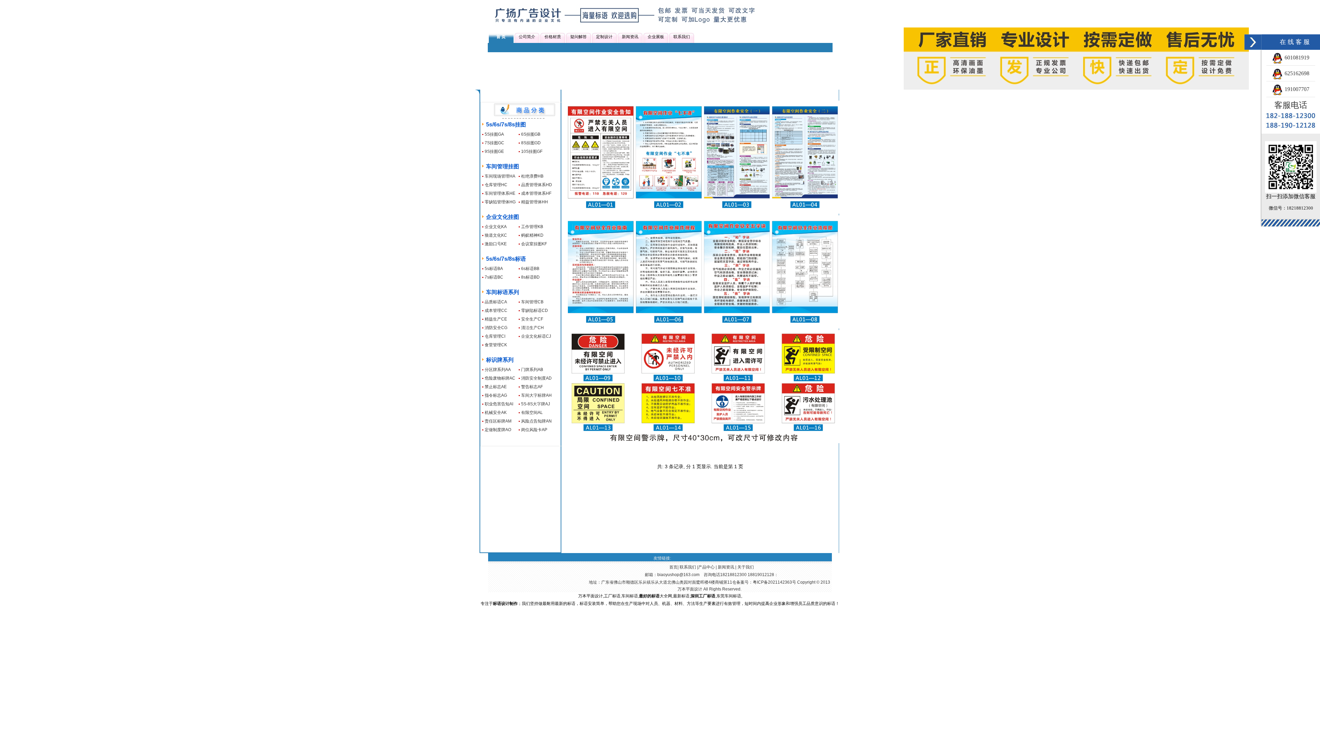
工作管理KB (532, 226)
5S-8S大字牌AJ (535, 404)
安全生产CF (532, 319)
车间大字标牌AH (536, 395)
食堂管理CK (496, 344)
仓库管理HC (496, 184)
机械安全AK (496, 412)
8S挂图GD (531, 142)
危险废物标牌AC (500, 378)
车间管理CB (532, 302)
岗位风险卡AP (534, 429)
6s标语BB (530, 268)
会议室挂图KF (534, 243)
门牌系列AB (532, 369)
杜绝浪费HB (532, 176)
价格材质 (552, 36)
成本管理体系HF (536, 193)
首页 (673, 567)
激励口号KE (496, 243)
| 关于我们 (744, 567)
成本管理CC (496, 310)
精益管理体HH (534, 202)
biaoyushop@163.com (678, 574)
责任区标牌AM (498, 421)
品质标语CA (496, 302)
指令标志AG (496, 395)
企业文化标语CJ (536, 336)
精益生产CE (496, 319)
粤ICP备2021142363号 (774, 582)
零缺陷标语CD (534, 310)
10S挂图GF (531, 151)
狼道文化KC (496, 235)
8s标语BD (530, 277)
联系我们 (681, 36)
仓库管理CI (495, 336)
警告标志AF (532, 386)
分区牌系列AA (498, 369)
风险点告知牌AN (536, 421)
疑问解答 (578, 36)
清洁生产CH (532, 327)
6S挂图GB (530, 134)
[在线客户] (1253, 42)
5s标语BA (494, 268)
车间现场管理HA (500, 176)
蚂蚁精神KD (532, 235)
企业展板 (656, 36)
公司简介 (527, 36)
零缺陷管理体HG (500, 202)
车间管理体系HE (500, 193)
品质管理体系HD (536, 184)
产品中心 (706, 567)
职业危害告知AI (499, 404)
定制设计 (604, 36)
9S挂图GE (494, 151)
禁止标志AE (496, 386)
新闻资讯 (630, 36)
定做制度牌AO (498, 429)
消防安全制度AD (536, 378)
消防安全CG (496, 327)
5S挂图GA (494, 134)
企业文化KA (496, 226)
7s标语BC (494, 277)
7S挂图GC (494, 142)
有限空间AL (532, 412)
